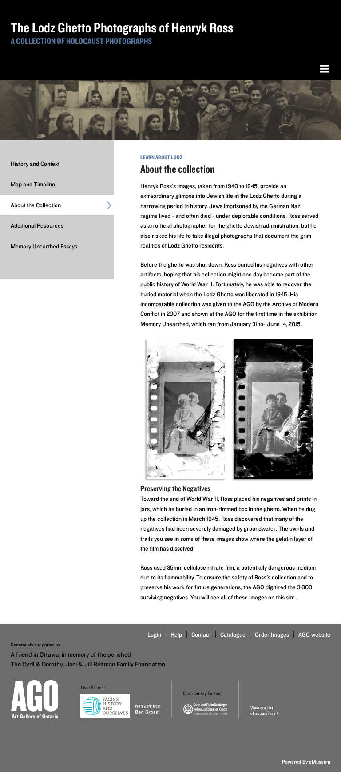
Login (154, 634)
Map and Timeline (33, 184)
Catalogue (233, 634)
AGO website (314, 634)
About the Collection (36, 205)
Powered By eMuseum (306, 761)
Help (176, 634)
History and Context (35, 163)
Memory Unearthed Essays (44, 246)
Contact (201, 634)
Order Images (272, 634)
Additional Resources (37, 225)
